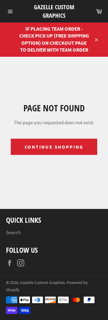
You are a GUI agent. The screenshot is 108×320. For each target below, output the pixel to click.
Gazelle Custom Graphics (54, 11)
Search (13, 232)
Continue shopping (54, 147)
